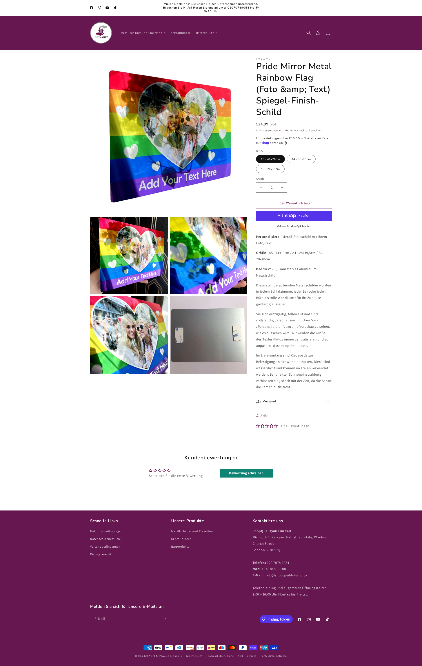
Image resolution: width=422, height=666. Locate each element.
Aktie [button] (264, 415)
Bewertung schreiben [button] (246, 473)
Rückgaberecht (100, 554)
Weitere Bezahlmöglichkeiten (294, 226)
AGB (240, 655)
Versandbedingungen (105, 546)
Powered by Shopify (170, 655)
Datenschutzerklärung (221, 655)
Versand (278, 130)
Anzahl (260, 179)
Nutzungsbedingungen (106, 531)
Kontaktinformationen (274, 655)
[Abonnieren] (164, 619)
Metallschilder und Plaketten (192, 531)
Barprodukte (180, 546)
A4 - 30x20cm (301, 159)
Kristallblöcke (181, 539)
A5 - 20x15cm (270, 169)
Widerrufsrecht (195, 655)
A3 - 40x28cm (270, 159)
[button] (143, 32)
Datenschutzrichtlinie (105, 539)
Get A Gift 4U (151, 655)
